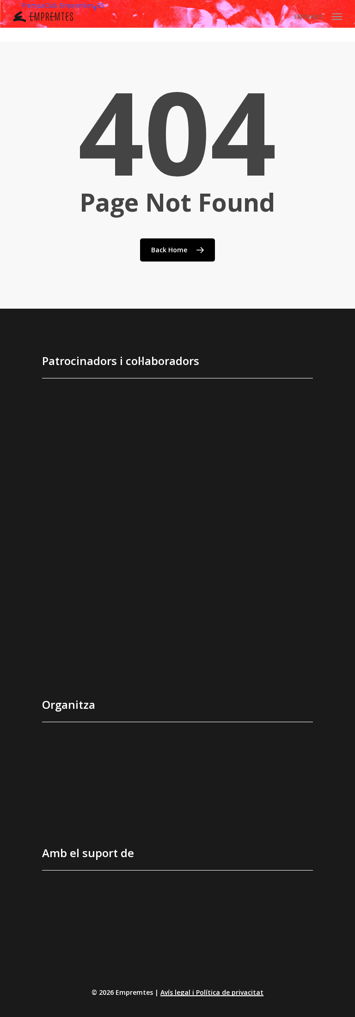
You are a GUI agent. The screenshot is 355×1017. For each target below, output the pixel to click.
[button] (337, 16)
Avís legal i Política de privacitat (211, 992)
